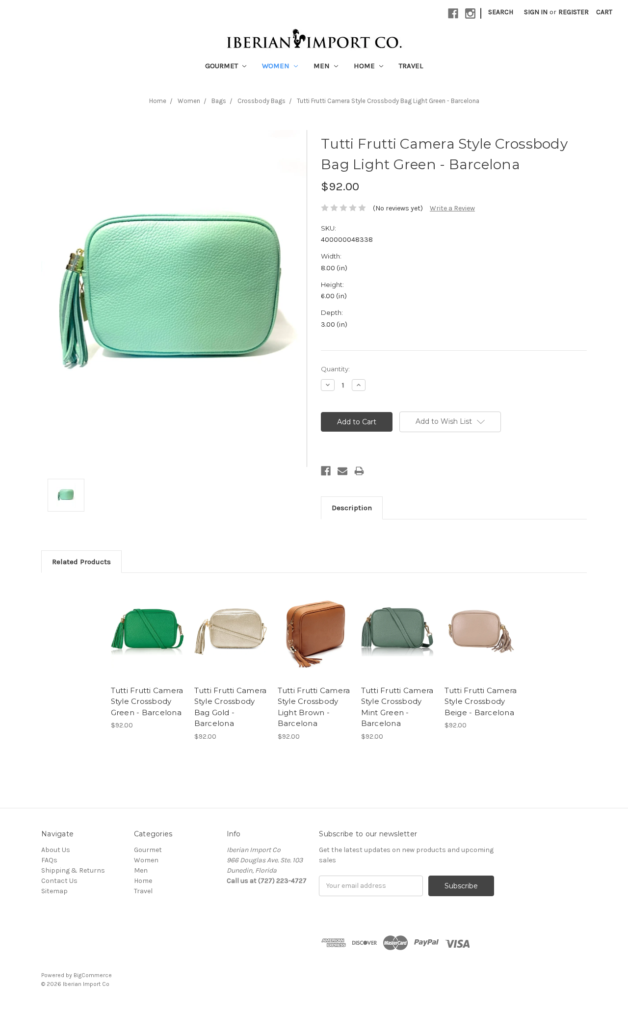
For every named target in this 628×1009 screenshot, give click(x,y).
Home (365, 65)
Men (323, 65)
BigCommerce (93, 975)
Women (276, 65)
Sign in (536, 12)
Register (573, 12)
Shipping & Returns (73, 870)
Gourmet (222, 65)
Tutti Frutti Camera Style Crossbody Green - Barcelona (147, 701)
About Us (55, 850)
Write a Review (452, 208)
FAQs (49, 860)
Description (352, 507)
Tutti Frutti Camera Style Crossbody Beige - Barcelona (481, 701)
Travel (411, 65)
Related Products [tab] (81, 561)
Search (500, 12)
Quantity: (335, 369)
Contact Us (59, 881)
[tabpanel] (147, 656)
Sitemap (54, 891)
